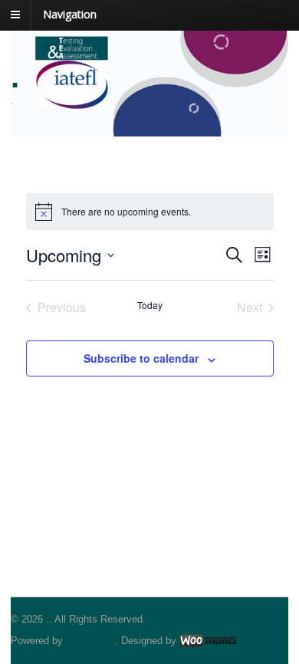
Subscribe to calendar (141, 358)
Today (150, 305)
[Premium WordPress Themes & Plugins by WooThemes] (207, 640)
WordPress (90, 640)
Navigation (70, 14)
